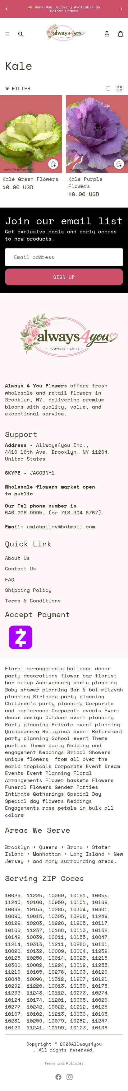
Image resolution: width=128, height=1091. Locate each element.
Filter (21, 88)
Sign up (64, 276)
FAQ (9, 579)
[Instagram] (69, 1077)
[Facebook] (58, 1077)
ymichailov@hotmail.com (61, 526)
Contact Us (20, 568)
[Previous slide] (7, 9)
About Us (17, 557)
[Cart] (120, 34)
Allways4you (86, 1044)
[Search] (20, 34)
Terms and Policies (64, 1063)
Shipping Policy (28, 590)
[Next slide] (121, 9)
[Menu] (7, 34)
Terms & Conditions (33, 600)
